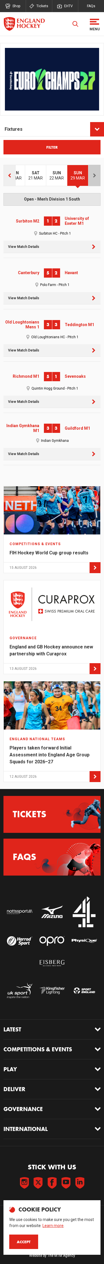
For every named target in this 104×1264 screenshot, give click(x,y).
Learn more (53, 1225)
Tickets (42, 6)
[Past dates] (9, 175)
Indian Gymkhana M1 (22, 428)
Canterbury (28, 272)
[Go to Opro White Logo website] (52, 941)
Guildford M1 (77, 428)
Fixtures (14, 129)
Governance (23, 1109)
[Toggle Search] (75, 24)
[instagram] (24, 1183)
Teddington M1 (79, 324)
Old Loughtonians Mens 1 (22, 325)
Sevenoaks (75, 376)
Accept (24, 1241)
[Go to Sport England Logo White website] (84, 990)
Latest (12, 1029)
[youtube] (66, 1183)
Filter (52, 147)
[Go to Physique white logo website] (84, 941)
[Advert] (52, 79)
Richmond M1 (26, 376)
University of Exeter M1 (77, 221)
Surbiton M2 (27, 221)
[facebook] (52, 1183)
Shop (16, 6)
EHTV (68, 6)
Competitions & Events (37, 1049)
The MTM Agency (61, 1256)
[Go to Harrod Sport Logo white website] (19, 941)
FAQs (91, 6)
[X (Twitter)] (38, 1183)
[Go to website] (19, 912)
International (25, 1129)
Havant (71, 272)
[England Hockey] (24, 24)
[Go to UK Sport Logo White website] (19, 990)
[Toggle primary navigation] (94, 24)
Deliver (14, 1089)
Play (10, 1069)
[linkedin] (80, 1183)
